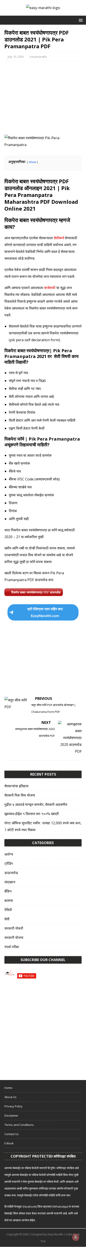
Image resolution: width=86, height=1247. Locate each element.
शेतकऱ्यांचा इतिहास (16, 786)
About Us (10, 1097)
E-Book (9, 1143)
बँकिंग (7, 891)
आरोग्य (8, 854)
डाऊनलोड (11, 872)
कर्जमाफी (49, 287)
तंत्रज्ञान (9, 882)
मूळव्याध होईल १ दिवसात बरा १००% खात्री (31, 813)
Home (8, 1088)
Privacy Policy (13, 1106)
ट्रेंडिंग (8, 863)
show (32, 162)
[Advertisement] (43, 98)
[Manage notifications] (75, 1237)
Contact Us (11, 1134)
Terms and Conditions (19, 1125)
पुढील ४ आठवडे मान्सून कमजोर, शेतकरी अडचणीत (35, 804)
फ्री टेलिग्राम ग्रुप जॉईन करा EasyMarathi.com (45, 612)
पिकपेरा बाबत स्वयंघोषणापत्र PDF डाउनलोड (36, 592)
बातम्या (8, 900)
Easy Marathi (55, 1234)
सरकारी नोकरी (13, 928)
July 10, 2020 (16, 57)
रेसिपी (8, 909)
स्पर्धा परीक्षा (11, 946)
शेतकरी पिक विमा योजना (19, 795)
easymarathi (38, 57)
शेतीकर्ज (59, 237)
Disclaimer (11, 1115)
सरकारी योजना (13, 937)
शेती (6, 919)
